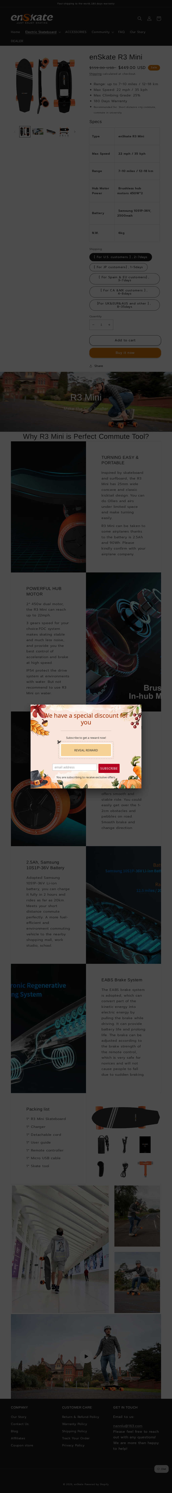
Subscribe (109, 768)
